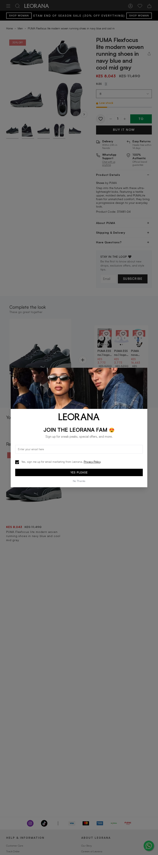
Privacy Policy (92, 461)
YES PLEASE (79, 472)
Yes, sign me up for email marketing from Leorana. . (61, 461)
